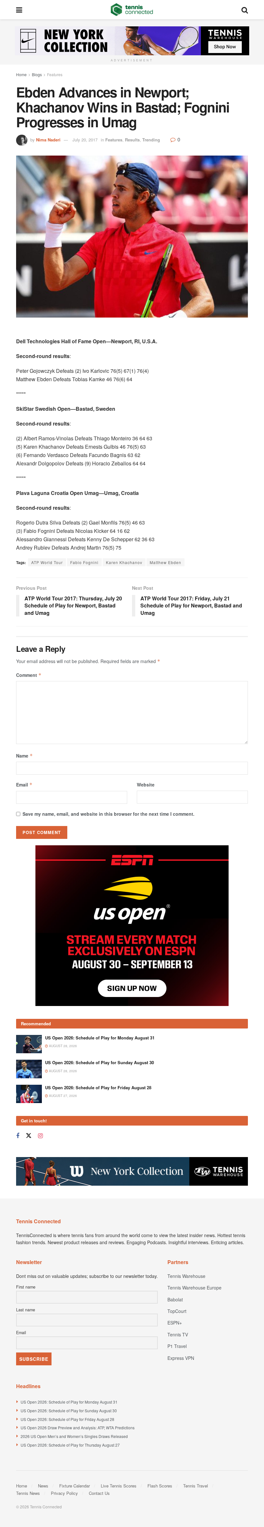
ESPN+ (174, 1242)
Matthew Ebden (165, 562)
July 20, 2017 (85, 140)
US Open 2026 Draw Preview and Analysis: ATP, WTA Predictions (78, 1347)
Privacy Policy (64, 1413)
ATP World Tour (47, 562)
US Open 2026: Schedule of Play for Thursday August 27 (70, 1364)
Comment (29, 675)
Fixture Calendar (74, 1405)
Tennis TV (177, 1254)
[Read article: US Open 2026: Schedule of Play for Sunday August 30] (29, 988)
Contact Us (99, 1413)
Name (24, 755)
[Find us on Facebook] (17, 1055)
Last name (25, 1229)
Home (21, 74)
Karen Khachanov (124, 562)
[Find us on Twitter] (29, 1055)
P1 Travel (177, 1265)
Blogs (37, 74)
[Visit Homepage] (132, 9)
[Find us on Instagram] (40, 1055)
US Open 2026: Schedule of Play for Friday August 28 (98, 1007)
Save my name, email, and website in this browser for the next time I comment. (108, 814)
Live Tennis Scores (119, 1405)
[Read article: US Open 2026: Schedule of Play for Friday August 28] (29, 1013)
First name (25, 1206)
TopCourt (176, 1230)
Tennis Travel (195, 1405)
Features (54, 74)
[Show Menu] (19, 9)
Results (132, 140)
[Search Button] (244, 9)
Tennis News (28, 1413)
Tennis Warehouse (186, 1195)
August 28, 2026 (62, 965)
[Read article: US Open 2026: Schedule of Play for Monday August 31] (29, 964)
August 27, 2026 (62, 1015)
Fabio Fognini (84, 562)
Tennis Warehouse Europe (194, 1207)
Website (146, 784)
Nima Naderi (48, 140)
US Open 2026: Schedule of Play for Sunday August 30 (99, 982)
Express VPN (180, 1277)
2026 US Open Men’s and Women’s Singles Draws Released (74, 1356)
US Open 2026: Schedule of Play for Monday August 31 (100, 957)
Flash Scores (159, 1405)
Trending (151, 140)
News (43, 1405)
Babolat (175, 1219)
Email (24, 784)
